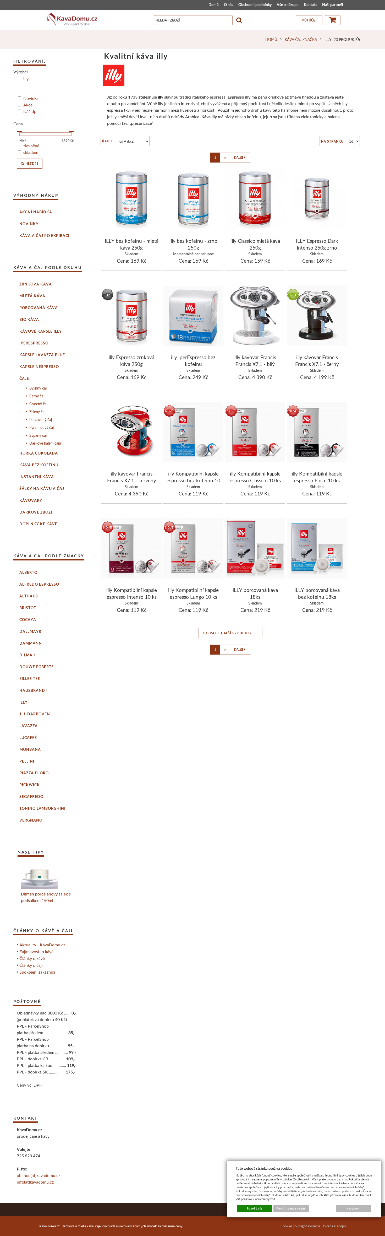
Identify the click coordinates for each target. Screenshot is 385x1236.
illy (26, 78)
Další (238, 158)
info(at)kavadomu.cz (35, 1181)
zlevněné (31, 145)
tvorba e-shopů (334, 1226)
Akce (27, 104)
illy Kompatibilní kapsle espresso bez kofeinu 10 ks (193, 480)
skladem (30, 152)
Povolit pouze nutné (291, 1208)
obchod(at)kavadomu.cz (38, 1175)
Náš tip (29, 111)
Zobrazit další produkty (227, 633)
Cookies (286, 1226)
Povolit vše (254, 1208)
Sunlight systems (307, 1226)
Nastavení (353, 1208)
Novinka (30, 98)
